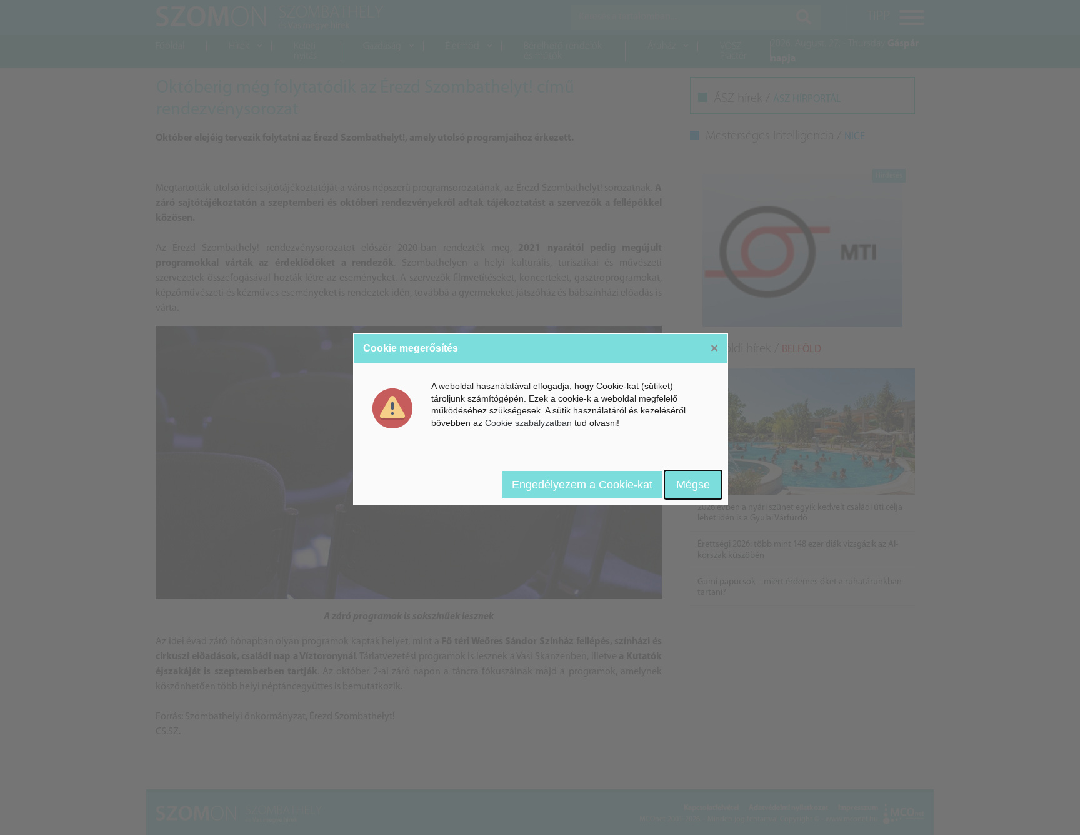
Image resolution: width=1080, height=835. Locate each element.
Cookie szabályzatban (528, 423)
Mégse (693, 484)
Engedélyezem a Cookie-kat (582, 484)
